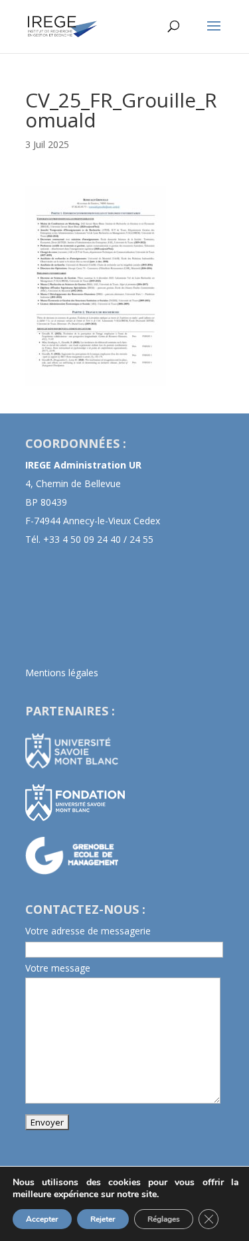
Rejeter (103, 1219)
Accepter (42, 1219)
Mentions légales (61, 672)
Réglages (163, 1219)
